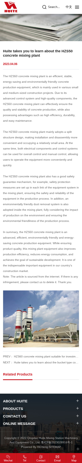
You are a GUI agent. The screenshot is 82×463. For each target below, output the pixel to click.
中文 (69, 7)
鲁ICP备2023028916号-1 (57, 442)
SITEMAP (55, 446)
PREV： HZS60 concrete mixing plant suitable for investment (41, 356)
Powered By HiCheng (35, 446)
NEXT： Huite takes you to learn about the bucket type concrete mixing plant (41, 362)
